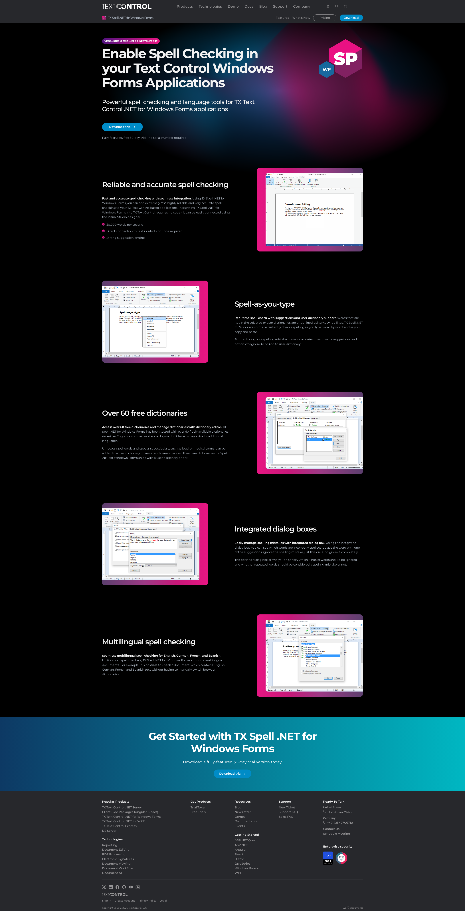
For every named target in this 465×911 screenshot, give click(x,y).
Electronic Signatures (118, 859)
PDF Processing (114, 854)
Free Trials (198, 812)
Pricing (325, 17)
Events (240, 826)
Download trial (120, 127)
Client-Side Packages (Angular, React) (130, 812)
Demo (233, 6)
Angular (241, 849)
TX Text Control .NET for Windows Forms (131, 816)
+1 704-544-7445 (339, 812)
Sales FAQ (286, 816)
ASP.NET (241, 845)
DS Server (109, 830)
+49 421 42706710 (340, 822)
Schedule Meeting (336, 833)
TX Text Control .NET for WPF (123, 821)
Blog (263, 6)
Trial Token (198, 807)
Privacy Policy (147, 900)
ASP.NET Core (245, 840)
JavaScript (242, 863)
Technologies (210, 6)
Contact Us (331, 829)
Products (185, 6)
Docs (248, 6)
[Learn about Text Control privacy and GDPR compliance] (328, 858)
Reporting (109, 845)
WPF (238, 873)
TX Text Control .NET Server (122, 807)
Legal (163, 900)
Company (301, 6)
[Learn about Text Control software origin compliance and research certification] (341, 858)
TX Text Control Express (119, 826)
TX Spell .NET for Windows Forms (130, 18)
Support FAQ (288, 812)
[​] (327, 6)
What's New (301, 17)
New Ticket (287, 807)
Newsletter (243, 812)
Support (280, 6)
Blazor (239, 859)
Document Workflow (117, 868)
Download (351, 17)
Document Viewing (116, 863)
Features (282, 17)
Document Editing (116, 849)
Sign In (106, 900)
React (239, 854)
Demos (240, 816)
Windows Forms (247, 868)
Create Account (125, 900)
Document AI (112, 873)
